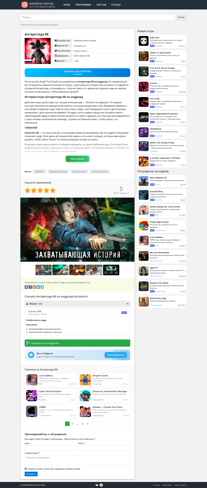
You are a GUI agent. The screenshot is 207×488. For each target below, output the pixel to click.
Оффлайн (39, 171)
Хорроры (54, 24)
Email (80, 443)
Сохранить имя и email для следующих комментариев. (54, 468)
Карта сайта (181, 485)
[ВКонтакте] (26, 287)
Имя (27, 443)
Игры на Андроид (39, 24)
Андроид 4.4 (80, 45)
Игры (67, 4)
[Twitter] (38, 287)
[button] (132, 200)
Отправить (31, 474)
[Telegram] (42, 287)
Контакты (167, 485)
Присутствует (80, 50)
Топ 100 (101, 4)
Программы (83, 4)
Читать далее (77, 159)
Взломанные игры (58, 171)
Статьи (116, 4)
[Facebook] (30, 287)
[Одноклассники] (34, 287)
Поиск (180, 17)
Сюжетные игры (100, 171)
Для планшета (79, 171)
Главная (24, 24)
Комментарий (31, 453)
